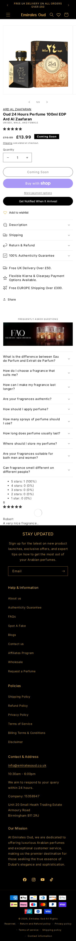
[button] (51, 14)
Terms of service (28, 930)
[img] (12, 507)
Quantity (8, 149)
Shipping (7, 143)
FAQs (12, 616)
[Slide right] (47, 102)
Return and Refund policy (35, 923)
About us (14, 598)
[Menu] (8, 14)
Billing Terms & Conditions (26, 732)
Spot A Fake (17, 625)
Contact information (40, 936)
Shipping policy (51, 930)
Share (12, 299)
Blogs (12, 634)
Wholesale (15, 662)
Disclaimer (15, 742)
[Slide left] (29, 102)
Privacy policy (63, 923)
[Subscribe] (63, 571)
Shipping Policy (19, 696)
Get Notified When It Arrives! (38, 201)
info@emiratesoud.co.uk (27, 765)
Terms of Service (20, 723)
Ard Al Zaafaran (17, 109)
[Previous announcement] (7, 5)
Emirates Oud (37, 918)
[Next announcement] (68, 5)
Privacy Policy (18, 714)
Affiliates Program (21, 653)
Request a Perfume (21, 671)
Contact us (16, 644)
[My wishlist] (58, 14)
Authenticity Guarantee (24, 607)
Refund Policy (18, 705)
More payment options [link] (38, 192)
